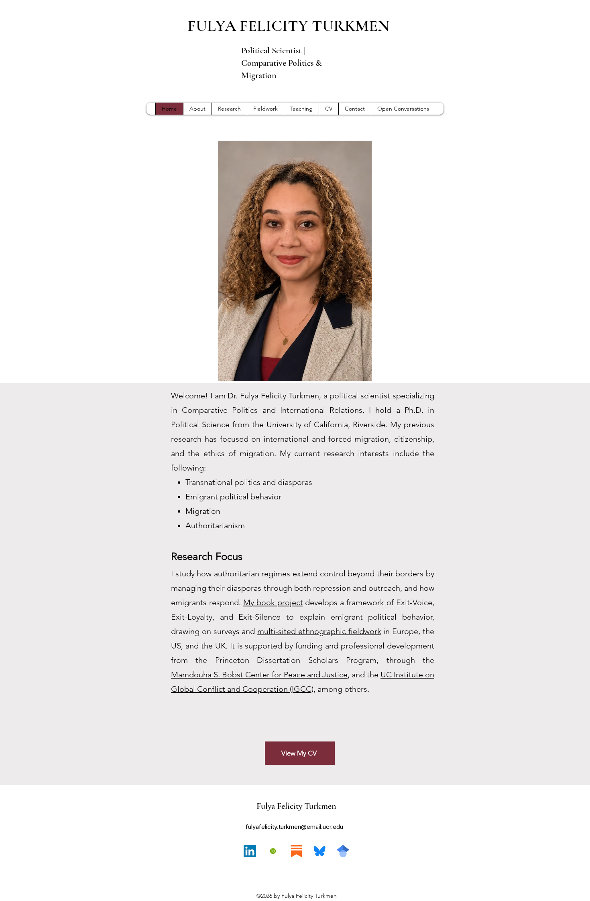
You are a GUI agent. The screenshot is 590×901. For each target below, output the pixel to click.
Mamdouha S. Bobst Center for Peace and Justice (259, 674)
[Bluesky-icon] (319, 851)
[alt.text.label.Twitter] (343, 851)
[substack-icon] (296, 851)
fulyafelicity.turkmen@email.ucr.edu (294, 826)
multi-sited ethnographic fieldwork (319, 631)
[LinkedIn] (250, 851)
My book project (273, 602)
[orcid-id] (273, 851)
